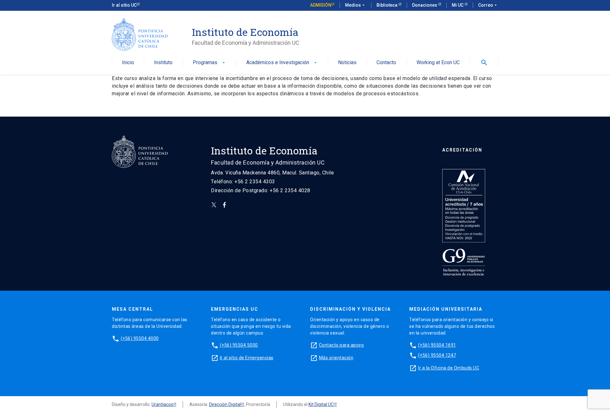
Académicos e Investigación (282, 62)
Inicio (128, 62)
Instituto (163, 62)
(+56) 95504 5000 (239, 345)
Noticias (347, 62)
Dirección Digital (225, 404)
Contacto (386, 62)
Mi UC (458, 5)
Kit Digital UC (321, 404)
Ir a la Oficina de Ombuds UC (448, 367)
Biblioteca (387, 5)
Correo (488, 5)
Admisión (320, 5)
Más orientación (336, 357)
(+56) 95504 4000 (140, 338)
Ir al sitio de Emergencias (247, 357)
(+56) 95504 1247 (437, 355)
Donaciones (425, 5)
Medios (355, 5)
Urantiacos (162, 404)
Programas (209, 62)
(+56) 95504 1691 (437, 345)
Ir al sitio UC (124, 5)
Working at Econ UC (438, 62)
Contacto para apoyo (341, 345)
